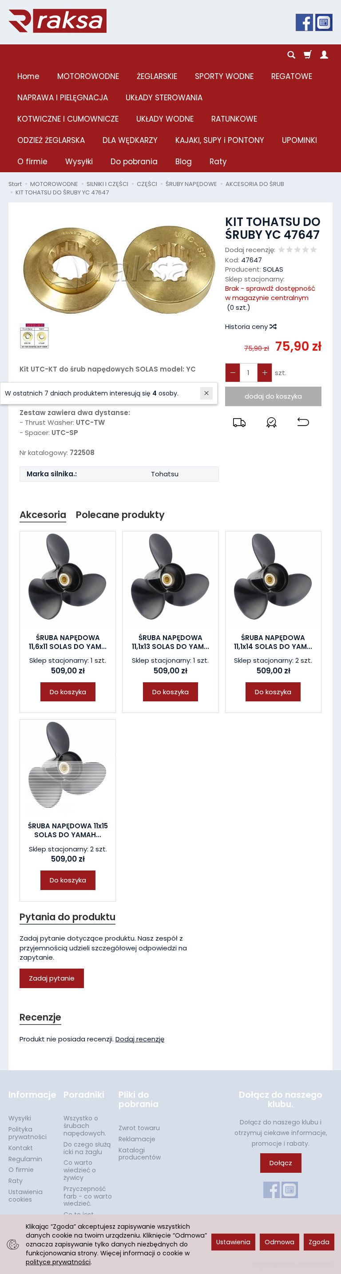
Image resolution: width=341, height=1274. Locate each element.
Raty (218, 161)
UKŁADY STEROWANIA (164, 97)
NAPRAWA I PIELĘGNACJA (62, 97)
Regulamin (25, 1159)
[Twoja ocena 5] (313, 250)
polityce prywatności (58, 1262)
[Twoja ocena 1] (281, 250)
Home (28, 76)
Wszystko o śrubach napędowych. (84, 1126)
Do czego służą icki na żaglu (87, 1148)
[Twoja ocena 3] (297, 250)
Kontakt (20, 1147)
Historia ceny (247, 326)
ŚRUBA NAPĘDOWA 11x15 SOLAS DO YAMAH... (68, 830)
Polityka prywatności (27, 1133)
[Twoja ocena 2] (289, 250)
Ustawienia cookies (25, 1195)
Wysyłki (79, 161)
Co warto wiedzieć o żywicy (79, 1170)
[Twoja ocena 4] (305, 250)
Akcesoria (43, 514)
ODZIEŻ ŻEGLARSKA (51, 140)
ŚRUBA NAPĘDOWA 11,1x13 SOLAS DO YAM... (170, 642)
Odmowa (279, 1242)
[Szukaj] (291, 55)
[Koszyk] (307, 55)
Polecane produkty (120, 514)
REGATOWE (291, 76)
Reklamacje (137, 1139)
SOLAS (273, 269)
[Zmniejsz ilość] (264, 372)
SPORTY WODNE (224, 76)
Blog (183, 161)
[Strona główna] (57, 21)
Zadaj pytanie (52, 978)
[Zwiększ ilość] (232, 372)
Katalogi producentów (140, 1154)
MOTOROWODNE (88, 76)
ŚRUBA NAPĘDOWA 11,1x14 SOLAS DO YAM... (273, 642)
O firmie (32, 161)
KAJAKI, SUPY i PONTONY (219, 140)
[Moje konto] (324, 55)
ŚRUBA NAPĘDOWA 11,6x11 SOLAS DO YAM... (68, 642)
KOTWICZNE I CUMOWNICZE (68, 119)
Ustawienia (233, 1242)
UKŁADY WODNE (165, 119)
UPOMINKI (299, 140)
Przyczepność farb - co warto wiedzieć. (87, 1196)
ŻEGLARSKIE (157, 76)
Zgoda (319, 1242)
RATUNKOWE (234, 119)
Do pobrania (134, 161)
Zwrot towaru (139, 1128)
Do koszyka (68, 691)
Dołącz (281, 1162)
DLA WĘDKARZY (130, 140)
